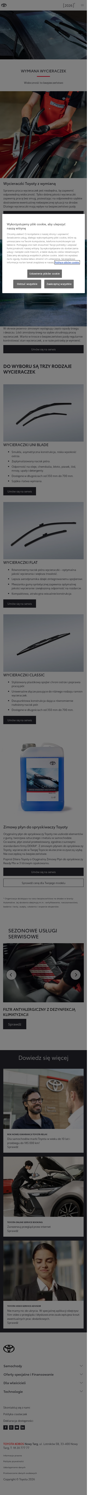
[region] (43, 253)
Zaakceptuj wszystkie (59, 283)
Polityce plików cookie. (67, 262)
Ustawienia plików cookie (44, 273)
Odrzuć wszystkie (27, 283)
